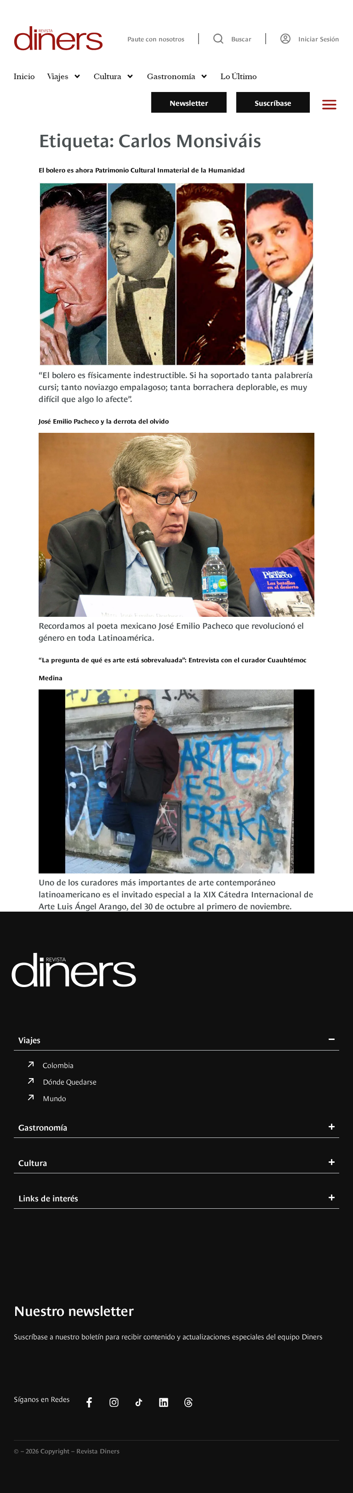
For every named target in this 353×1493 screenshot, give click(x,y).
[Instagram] (114, 1402)
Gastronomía (171, 76)
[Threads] (188, 1402)
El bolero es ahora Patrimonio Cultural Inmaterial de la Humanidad (142, 169)
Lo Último (239, 76)
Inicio (24, 76)
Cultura (107, 76)
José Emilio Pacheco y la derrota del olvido (104, 420)
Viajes (57, 76)
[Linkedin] (164, 1402)
